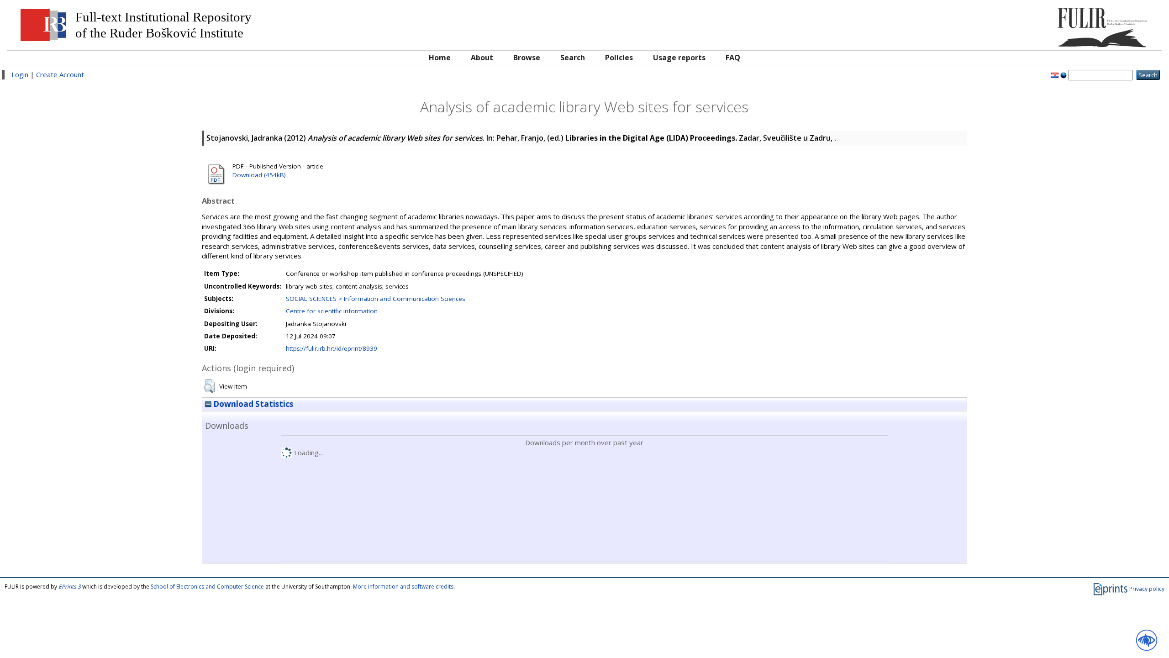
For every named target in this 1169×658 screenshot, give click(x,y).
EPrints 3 (69, 586)
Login (19, 74)
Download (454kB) (259, 175)
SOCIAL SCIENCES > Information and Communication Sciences (375, 299)
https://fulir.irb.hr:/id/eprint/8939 (331, 348)
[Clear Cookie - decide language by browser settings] (1063, 74)
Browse (526, 58)
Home (440, 58)
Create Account (60, 74)
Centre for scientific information (332, 311)
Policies (619, 58)
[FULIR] (1012, 24)
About (482, 58)
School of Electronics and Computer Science (207, 586)
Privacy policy (1146, 589)
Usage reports (679, 58)
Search (572, 58)
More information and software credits (403, 586)
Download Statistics (252, 404)
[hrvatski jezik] (1054, 74)
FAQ (733, 58)
